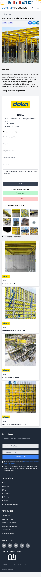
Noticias (6, 497)
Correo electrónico (9, 158)
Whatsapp (21, 193)
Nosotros (6, 486)
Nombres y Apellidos (9, 137)
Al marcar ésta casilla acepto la (21, 463)
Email (21, 199)
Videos (6, 500)
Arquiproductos (6, 530)
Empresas (6, 490)
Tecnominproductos (8, 533)
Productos (6, 493)
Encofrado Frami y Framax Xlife (13, 331)
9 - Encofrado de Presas (10, 378)
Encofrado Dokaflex (9, 284)
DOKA (10, 23)
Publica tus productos (11, 504)
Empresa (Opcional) (9, 144)
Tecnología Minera (7, 519)
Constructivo (6, 515)
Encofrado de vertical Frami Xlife (14, 424)
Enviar (20, 184)
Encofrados (8, 14)
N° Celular (6, 164)
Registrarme (21, 457)
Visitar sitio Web (13, 126)
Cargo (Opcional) (8, 151)
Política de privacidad (7, 569)
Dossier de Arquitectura (9, 523)
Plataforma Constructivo (9, 526)
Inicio (5, 483)
